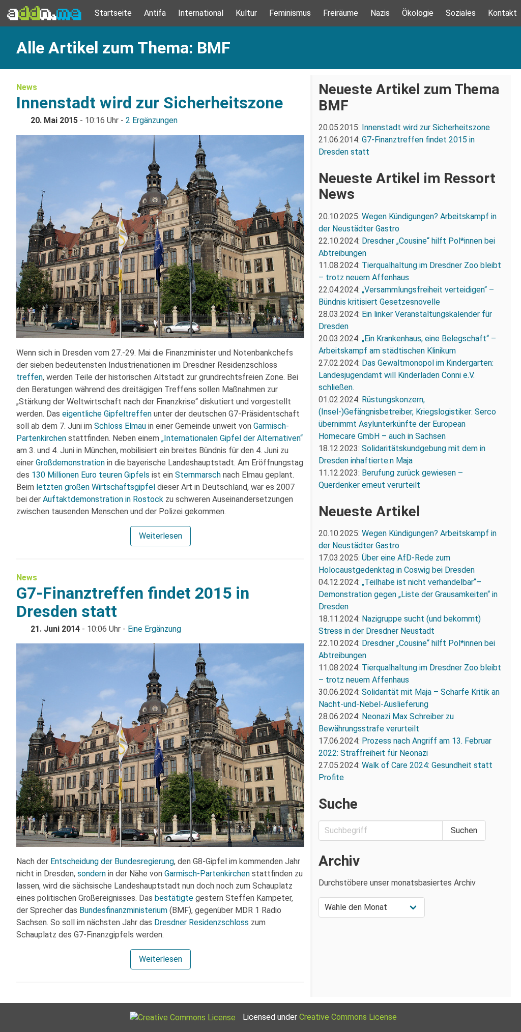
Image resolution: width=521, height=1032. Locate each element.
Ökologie (417, 13)
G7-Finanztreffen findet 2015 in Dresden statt (132, 602)
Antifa (155, 13)
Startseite (113, 13)
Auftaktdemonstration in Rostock (103, 499)
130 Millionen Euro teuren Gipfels (91, 475)
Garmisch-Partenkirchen (207, 873)
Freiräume (340, 13)
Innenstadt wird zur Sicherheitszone (149, 102)
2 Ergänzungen (152, 120)
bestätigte (174, 898)
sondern (91, 873)
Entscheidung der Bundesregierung (112, 861)
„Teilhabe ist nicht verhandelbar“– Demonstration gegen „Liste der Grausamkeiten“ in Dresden (408, 594)
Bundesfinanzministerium (123, 910)
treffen (29, 377)
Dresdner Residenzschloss (201, 922)
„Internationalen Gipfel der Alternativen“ (232, 438)
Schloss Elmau (120, 426)
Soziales (461, 13)
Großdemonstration (70, 462)
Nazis (380, 13)
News (26, 87)
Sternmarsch (198, 475)
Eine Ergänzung (154, 629)
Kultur (246, 13)
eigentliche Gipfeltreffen (107, 414)
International (200, 13)
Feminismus (290, 13)
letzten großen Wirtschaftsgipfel (95, 487)
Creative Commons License (348, 1017)
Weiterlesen (160, 536)
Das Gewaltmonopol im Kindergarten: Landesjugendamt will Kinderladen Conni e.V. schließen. (406, 375)
